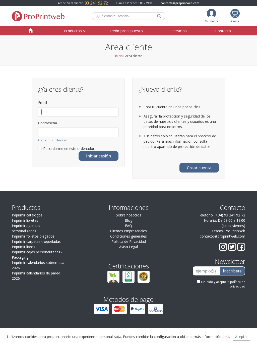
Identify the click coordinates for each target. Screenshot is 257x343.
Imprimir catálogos (27, 215)
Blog (128, 220)
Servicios (179, 30)
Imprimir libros (23, 246)
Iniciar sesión (98, 156)
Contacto (223, 30)
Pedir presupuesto (126, 30)
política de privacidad (237, 284)
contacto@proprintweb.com (180, 3)
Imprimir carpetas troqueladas (36, 241)
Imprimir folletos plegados (33, 236)
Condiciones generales (128, 236)
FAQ (128, 225)
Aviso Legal (128, 246)
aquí (225, 336)
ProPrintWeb (235, 230)
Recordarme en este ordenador (68, 148)
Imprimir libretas (25, 220)
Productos (73, 30)
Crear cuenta (199, 167)
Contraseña (47, 123)
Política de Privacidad (128, 241)
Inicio (119, 56)
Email (42, 102)
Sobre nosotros (128, 215)
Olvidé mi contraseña (52, 140)
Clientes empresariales (128, 230)
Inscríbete (232, 271)
